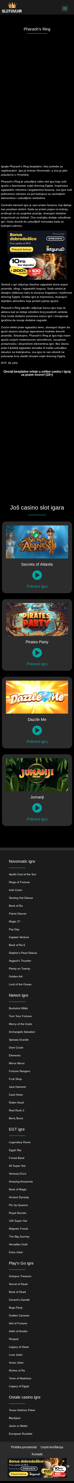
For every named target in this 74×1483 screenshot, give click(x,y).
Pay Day (14, 929)
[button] (65, 8)
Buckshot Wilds (18, 1008)
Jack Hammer (17, 1086)
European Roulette (20, 1433)
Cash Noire (16, 1094)
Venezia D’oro (17, 1173)
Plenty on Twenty (19, 968)
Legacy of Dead (19, 1346)
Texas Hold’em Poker (22, 1410)
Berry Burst (16, 1118)
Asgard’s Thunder (20, 960)
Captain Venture (19, 937)
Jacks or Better (18, 1425)
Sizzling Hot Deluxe (21, 897)
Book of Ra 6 (17, 945)
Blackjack (15, 1418)
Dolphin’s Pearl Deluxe (23, 952)
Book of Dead (17, 1291)
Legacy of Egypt (19, 1386)
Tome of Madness (20, 1378)
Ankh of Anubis (18, 1331)
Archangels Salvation (22, 1031)
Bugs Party (15, 1307)
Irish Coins (15, 890)
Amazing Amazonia (21, 1181)
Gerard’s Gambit (19, 1299)
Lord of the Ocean (20, 984)
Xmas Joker (16, 1362)
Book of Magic (18, 1189)
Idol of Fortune (18, 1323)
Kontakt (37, 1454)
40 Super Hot (17, 1165)
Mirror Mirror (17, 1063)
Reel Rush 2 (16, 1110)
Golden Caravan (19, 1315)
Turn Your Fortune (20, 1016)
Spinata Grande (19, 1039)
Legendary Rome (20, 1142)
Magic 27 (14, 921)
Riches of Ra (17, 1370)
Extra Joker (16, 1252)
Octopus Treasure (20, 1276)
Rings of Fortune (19, 882)
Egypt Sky (15, 1150)
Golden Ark (16, 976)
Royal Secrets (17, 1212)
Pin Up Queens (18, 1205)
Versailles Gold (18, 1244)
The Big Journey (19, 1236)
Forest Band (16, 1157)
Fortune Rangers (19, 1071)
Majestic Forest (18, 1228)
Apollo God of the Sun (22, 874)
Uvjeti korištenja (52, 1447)
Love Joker (16, 1354)
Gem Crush (16, 1047)
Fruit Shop (15, 1079)
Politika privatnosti (24, 1447)
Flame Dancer (18, 913)
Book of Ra (16, 905)
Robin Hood (16, 1102)
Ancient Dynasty (19, 1197)
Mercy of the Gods (20, 1024)
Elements (15, 1055)
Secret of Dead (18, 1284)
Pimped (13, 1339)
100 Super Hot (18, 1220)
